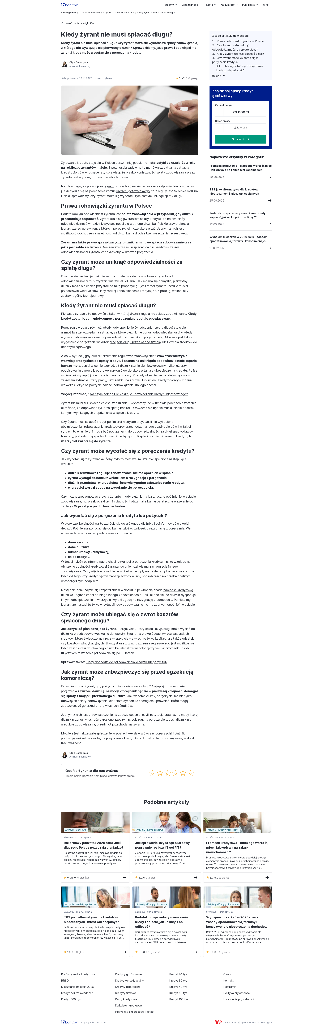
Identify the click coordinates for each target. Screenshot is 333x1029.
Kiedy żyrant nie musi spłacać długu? (240, 53)
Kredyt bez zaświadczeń (77, 993)
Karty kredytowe (126, 999)
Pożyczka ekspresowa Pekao (134, 1011)
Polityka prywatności (236, 993)
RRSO (65, 980)
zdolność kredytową (178, 590)
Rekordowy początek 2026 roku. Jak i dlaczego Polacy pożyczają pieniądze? (93, 845)
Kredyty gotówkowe (128, 974)
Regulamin (229, 986)
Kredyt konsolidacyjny (129, 980)
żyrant (109, 186)
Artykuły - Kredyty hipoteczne (118, 12)
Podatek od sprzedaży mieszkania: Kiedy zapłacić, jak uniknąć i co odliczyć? (238, 215)
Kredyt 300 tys (71, 999)
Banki (265, 4)
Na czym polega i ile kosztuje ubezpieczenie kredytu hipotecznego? (139, 394)
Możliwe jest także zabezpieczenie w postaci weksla (99, 733)
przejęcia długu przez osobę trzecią (135, 342)
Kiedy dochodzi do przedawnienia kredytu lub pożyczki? (126, 662)
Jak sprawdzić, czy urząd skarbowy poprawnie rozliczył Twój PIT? (162, 845)
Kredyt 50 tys (178, 993)
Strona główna (68, 12)
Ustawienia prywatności (238, 999)
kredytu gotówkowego (133, 191)
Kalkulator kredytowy (129, 1005)
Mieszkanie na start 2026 (77, 986)
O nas (227, 974)
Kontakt (228, 980)
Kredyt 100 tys (178, 999)
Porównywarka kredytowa (78, 974)
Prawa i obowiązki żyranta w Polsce (240, 41)
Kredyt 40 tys (178, 986)
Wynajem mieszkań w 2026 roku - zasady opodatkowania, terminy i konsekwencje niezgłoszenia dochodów (238, 239)
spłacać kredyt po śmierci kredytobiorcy (114, 422)
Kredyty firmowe (125, 993)
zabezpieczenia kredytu (134, 291)
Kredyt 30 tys (178, 980)
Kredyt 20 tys (178, 974)
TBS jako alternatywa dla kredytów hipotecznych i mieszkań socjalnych (234, 191)
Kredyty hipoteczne (89, 12)
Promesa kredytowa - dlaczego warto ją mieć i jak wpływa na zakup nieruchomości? (241, 168)
